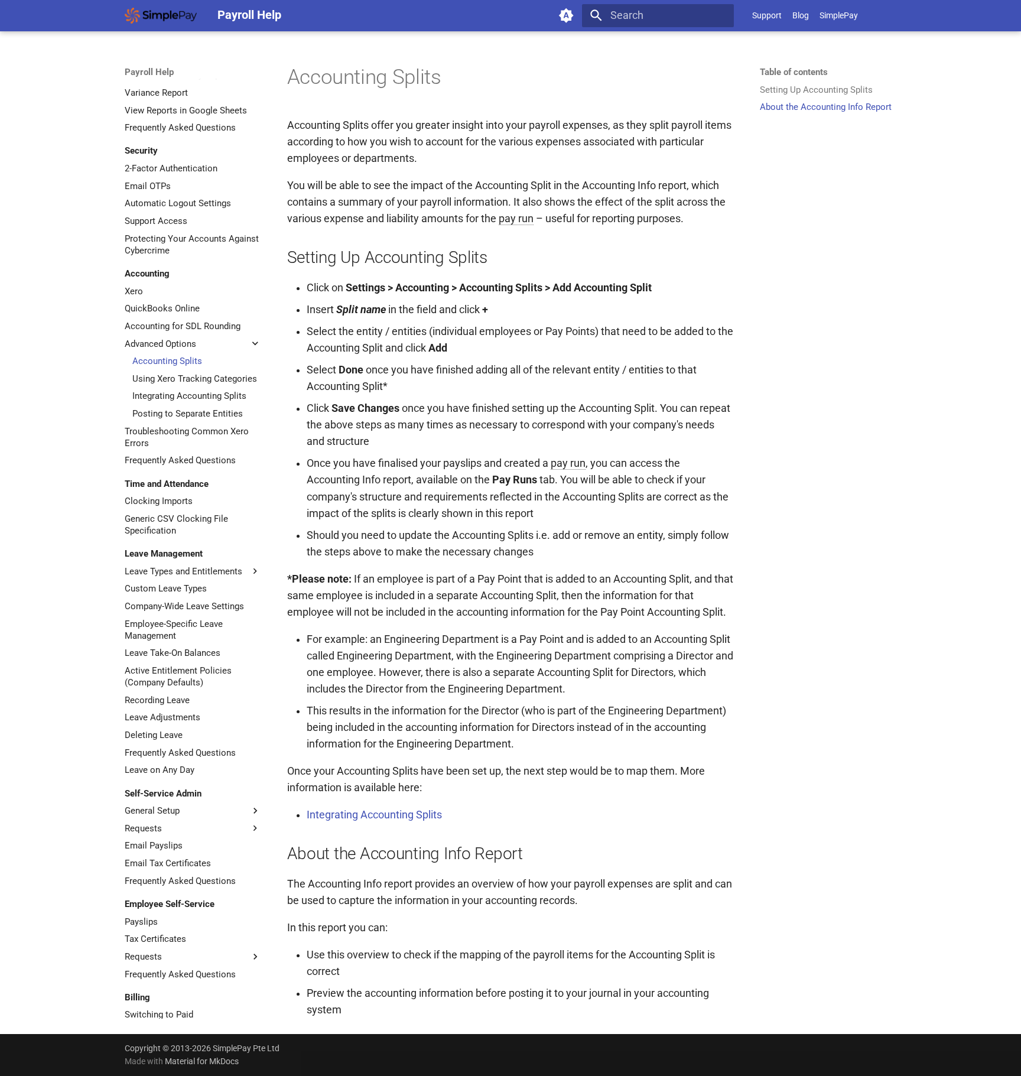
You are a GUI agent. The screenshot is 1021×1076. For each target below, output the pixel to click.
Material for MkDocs (202, 1061)
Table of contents (794, 72)
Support (767, 15)
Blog (800, 15)
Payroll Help (149, 72)
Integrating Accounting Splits (374, 815)
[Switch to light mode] (567, 15)
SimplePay (839, 15)
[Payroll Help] (160, 15)
